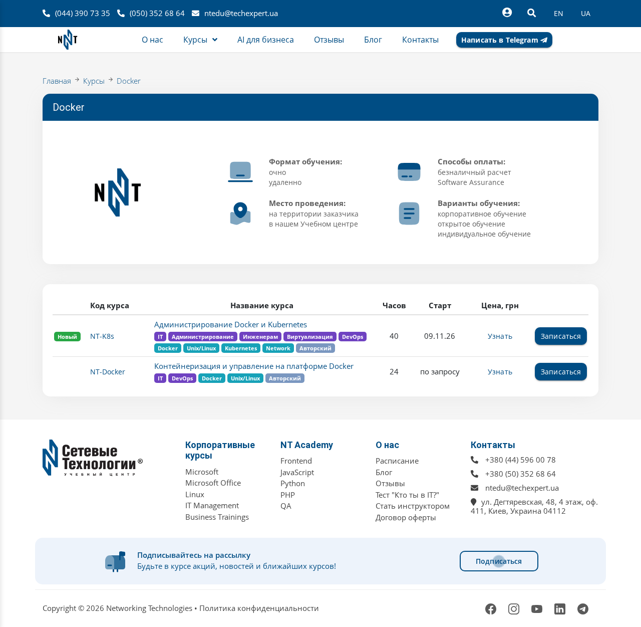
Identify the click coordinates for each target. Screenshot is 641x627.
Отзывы (390, 483)
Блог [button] (373, 39)
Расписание (397, 461)
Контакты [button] (420, 39)
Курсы (94, 81)
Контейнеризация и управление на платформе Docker (254, 366)
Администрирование (203, 336)
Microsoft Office (213, 483)
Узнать (500, 336)
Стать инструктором (413, 506)
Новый (67, 336)
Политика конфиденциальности (259, 608)
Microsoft (201, 472)
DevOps (352, 336)
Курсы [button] (195, 39)
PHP (287, 495)
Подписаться (499, 561)
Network (278, 348)
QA (285, 506)
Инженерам (260, 336)
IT (160, 336)
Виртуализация (310, 336)
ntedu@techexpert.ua (241, 13)
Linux (194, 494)
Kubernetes (241, 348)
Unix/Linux (201, 348)
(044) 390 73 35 (82, 13)
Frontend (296, 461)
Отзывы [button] (329, 39)
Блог (384, 472)
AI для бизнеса (265, 39)
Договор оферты (406, 517)
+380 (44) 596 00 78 (520, 460)
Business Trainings (217, 517)
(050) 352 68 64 (157, 13)
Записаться (561, 336)
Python (292, 483)
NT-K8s (102, 336)
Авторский (315, 348)
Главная (57, 81)
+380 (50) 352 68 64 (520, 474)
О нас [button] (152, 39)
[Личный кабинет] (506, 12)
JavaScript (297, 472)
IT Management (212, 505)
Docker (129, 81)
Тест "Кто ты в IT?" (407, 495)
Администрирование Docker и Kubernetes (230, 324)
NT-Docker (107, 371)
